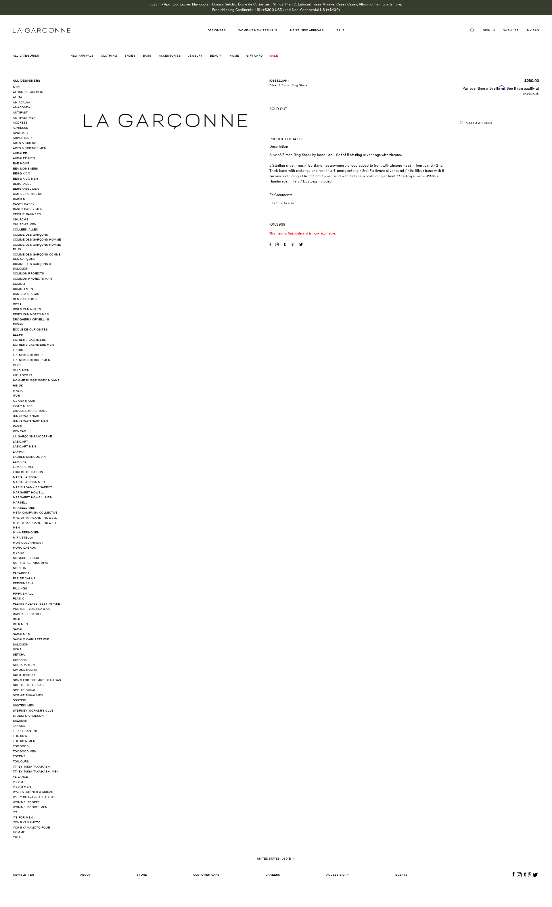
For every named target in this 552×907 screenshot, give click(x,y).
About (85, 875)
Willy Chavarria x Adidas (34, 797)
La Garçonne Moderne (32, 436)
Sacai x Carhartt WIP (31, 639)
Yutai (17, 837)
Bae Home (21, 163)
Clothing (109, 55)
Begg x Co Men (25, 178)
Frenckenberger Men (32, 360)
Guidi (17, 365)
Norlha (19, 568)
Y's (15, 812)
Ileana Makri (24, 401)
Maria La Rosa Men (29, 482)
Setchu (19, 654)
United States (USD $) (274, 858)
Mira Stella (23, 537)
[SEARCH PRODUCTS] (474, 30)
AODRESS (20, 122)
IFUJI (16, 395)
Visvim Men (22, 787)
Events (401, 875)
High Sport (22, 375)
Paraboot (21, 573)
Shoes (129, 55)
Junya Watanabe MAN (30, 421)
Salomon (20, 644)
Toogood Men (25, 751)
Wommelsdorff (26, 802)
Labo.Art (20, 441)
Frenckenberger (28, 355)
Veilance (20, 777)
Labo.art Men (24, 446)
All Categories (26, 55)
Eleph (18, 335)
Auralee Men (24, 158)
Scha (17, 649)
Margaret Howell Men (32, 497)
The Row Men (24, 741)
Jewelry (195, 55)
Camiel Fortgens (27, 194)
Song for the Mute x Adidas (37, 680)
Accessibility (337, 875)
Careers (273, 875)
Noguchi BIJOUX (26, 558)
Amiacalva (21, 102)
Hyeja (18, 391)
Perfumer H (23, 583)
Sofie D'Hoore (25, 675)
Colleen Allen (26, 229)
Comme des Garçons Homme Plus (37, 247)
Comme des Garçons (30, 235)
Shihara (20, 660)
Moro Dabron (24, 547)
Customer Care (206, 875)
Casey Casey (23, 204)
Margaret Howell (28, 492)
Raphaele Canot (27, 614)
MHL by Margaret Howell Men (35, 525)
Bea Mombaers (25, 168)
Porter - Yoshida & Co (32, 609)
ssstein (19, 700)
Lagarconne (41, 30)
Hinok (18, 385)
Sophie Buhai (24, 690)
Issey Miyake (23, 406)
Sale (340, 30)
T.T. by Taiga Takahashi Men (36, 771)
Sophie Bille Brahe (29, 685)
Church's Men (25, 224)
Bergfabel (22, 184)
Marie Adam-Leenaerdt (32, 487)
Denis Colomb (25, 299)
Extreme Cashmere (29, 340)
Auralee (20, 153)
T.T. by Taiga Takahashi (32, 766)
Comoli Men (23, 289)
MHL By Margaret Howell (35, 518)
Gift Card (254, 55)
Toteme (19, 756)
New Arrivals (81, 55)
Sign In (489, 30)
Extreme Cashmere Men (33, 345)
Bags (147, 55)
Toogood (20, 746)
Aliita (17, 97)
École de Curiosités (30, 329)
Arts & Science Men (30, 148)
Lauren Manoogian (29, 457)
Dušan (18, 324)
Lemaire (19, 462)
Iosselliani (279, 80)
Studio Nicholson (28, 716)
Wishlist (510, 30)
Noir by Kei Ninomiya (30, 563)
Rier (16, 619)
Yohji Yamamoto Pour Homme (31, 830)
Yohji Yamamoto (27, 822)
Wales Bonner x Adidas (33, 792)
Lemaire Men (23, 467)
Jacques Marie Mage (30, 411)
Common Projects (28, 273)
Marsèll (20, 502)
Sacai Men (21, 634)
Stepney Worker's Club (33, 710)
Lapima (18, 452)
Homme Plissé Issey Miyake (36, 380)
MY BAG (533, 30)
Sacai (17, 629)
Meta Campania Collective (35, 512)
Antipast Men (24, 118)
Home (234, 55)
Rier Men (20, 624)
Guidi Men (21, 370)
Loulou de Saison (28, 472)
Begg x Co (21, 173)
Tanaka (19, 726)
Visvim (18, 782)
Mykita (18, 553)
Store (142, 875)
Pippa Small (23, 593)
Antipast (20, 112)
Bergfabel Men (26, 189)
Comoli (19, 284)
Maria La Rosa (25, 477)
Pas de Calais (24, 578)
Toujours (21, 761)
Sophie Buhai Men (28, 695)
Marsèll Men (24, 508)
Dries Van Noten (27, 309)
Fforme (19, 350)
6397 (16, 87)
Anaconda (21, 107)
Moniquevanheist (28, 543)
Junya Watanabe (26, 416)
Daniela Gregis (26, 294)
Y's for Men (23, 817)
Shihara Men (24, 665)
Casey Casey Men (28, 209)
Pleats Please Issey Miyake (36, 604)
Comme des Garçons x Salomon (32, 266)
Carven (19, 199)
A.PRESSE (20, 128)
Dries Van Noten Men (31, 314)
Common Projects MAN (32, 278)
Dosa (17, 304)
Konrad (19, 431)
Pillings (20, 588)
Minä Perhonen (26, 532)
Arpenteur (22, 138)
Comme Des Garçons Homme (37, 239)
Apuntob (20, 133)
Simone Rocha (25, 670)
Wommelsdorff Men (30, 807)
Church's (21, 219)
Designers (217, 30)
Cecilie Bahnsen (27, 214)
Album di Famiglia (28, 92)
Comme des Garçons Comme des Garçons (37, 257)
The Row (20, 736)
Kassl (18, 426)
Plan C (18, 598)
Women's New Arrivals (257, 30)
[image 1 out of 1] (165, 121)
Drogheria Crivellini (31, 319)
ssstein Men (23, 705)
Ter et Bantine (25, 731)
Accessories (170, 55)
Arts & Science (26, 143)
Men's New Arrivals (307, 30)
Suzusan (20, 720)
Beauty (216, 55)
